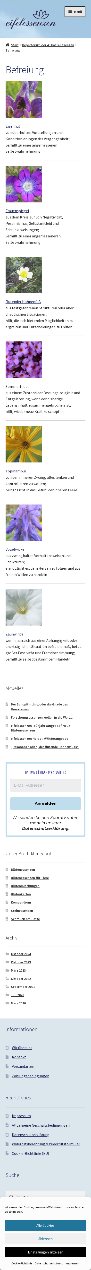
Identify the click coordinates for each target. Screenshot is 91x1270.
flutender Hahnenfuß (23, 301)
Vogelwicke (15, 549)
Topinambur (16, 471)
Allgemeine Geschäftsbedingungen (41, 1125)
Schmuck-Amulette (25, 919)
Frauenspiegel (17, 210)
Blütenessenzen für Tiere (30, 878)
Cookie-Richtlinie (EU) (30, 1153)
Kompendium (21, 902)
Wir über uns (22, 1047)
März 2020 (18, 1003)
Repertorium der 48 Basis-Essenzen (48, 45)
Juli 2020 (17, 995)
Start (14, 45)
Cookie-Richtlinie (21, 1263)
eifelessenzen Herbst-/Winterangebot (39, 738)
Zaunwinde (15, 634)
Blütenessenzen (23, 869)
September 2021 (23, 986)
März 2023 (18, 970)
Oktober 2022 (21, 978)
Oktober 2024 (21, 954)
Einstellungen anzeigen (45, 1252)
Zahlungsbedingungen (30, 1075)
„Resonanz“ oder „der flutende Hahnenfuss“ (45, 747)
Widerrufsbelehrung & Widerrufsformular (46, 1143)
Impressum (73, 1263)
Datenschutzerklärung (49, 1263)
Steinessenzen (22, 910)
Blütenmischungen (25, 886)
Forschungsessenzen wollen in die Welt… (42, 717)
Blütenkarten (21, 894)
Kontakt (19, 1056)
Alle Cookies (45, 1225)
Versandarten (23, 1066)
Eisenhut (13, 126)
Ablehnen (45, 1238)
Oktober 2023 (21, 962)
